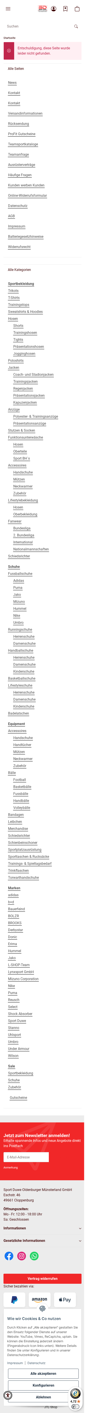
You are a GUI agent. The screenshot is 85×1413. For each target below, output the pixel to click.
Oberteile (20, 451)
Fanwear (14, 521)
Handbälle (21, 801)
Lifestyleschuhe (20, 685)
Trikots (13, 291)
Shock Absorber (20, 1014)
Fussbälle (20, 794)
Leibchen (15, 822)
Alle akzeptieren (43, 1374)
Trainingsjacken (25, 381)
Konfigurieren (43, 1385)
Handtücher (22, 745)
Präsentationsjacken (29, 395)
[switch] (75, 1406)
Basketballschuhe (21, 678)
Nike (16, 615)
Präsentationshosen (28, 347)
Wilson (13, 1056)
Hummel (19, 609)
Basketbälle (22, 787)
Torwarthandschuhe (23, 877)
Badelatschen (18, 713)
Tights (18, 340)
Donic (12, 937)
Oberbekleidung (25, 514)
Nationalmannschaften (31, 549)
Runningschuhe (20, 629)
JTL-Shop (50, 1407)
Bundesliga (22, 528)
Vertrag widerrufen (43, 1279)
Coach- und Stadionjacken (33, 374)
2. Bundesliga (23, 535)
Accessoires (17, 465)
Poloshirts (16, 360)
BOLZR (13, 916)
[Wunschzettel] (65, 8)
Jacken (13, 367)
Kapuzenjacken (25, 402)
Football (19, 780)
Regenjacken (23, 388)
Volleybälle (21, 808)
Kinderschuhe (23, 671)
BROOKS (15, 923)
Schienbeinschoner (22, 843)
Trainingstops (18, 305)
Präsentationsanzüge (29, 423)
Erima (12, 944)
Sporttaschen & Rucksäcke (28, 857)
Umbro (18, 622)
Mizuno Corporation (23, 979)
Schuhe (14, 1080)
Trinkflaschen (18, 870)
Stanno (13, 1028)
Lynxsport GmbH (21, 972)
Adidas (18, 581)
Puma (17, 588)
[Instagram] (21, 1256)
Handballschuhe (20, 650)
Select (12, 1007)
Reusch (13, 1000)
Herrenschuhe (23, 636)
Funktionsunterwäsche (25, 437)
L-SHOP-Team (19, 965)
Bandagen (16, 815)
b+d (11, 902)
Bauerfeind (16, 909)
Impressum (15, 1363)
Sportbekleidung (20, 1073)
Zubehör (19, 493)
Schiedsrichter (19, 556)
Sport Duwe (17, 1021)
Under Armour (18, 1049)
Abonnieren (65, 1157)
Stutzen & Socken (21, 430)
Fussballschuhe (20, 574)
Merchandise (18, 829)
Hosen (13, 319)
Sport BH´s (21, 458)
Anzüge (14, 409)
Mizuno (19, 602)
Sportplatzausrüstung (24, 850)
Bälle (12, 773)
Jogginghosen (24, 354)
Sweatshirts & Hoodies (25, 312)
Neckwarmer (22, 486)
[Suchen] (76, 26)
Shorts (18, 326)
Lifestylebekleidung (23, 500)
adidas (13, 895)
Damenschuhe (24, 643)
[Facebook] (8, 1256)
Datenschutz (36, 1363)
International (23, 542)
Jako (17, 595)
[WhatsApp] (34, 1256)
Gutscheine (18, 1098)
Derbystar (15, 930)
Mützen (19, 479)
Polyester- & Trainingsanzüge (35, 416)
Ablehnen (43, 1397)
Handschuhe (23, 472)
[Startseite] (42, 8)
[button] (8, 8)
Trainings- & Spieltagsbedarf (30, 864)
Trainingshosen (25, 333)
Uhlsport (14, 1035)
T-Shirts (14, 298)
